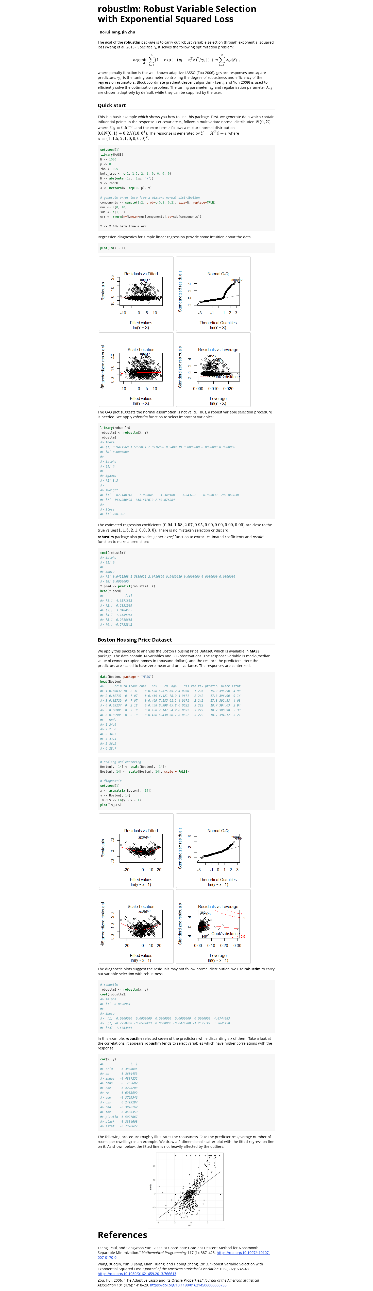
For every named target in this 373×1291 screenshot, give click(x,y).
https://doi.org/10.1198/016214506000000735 (188, 1285)
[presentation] (186, 59)
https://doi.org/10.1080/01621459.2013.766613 (137, 1273)
